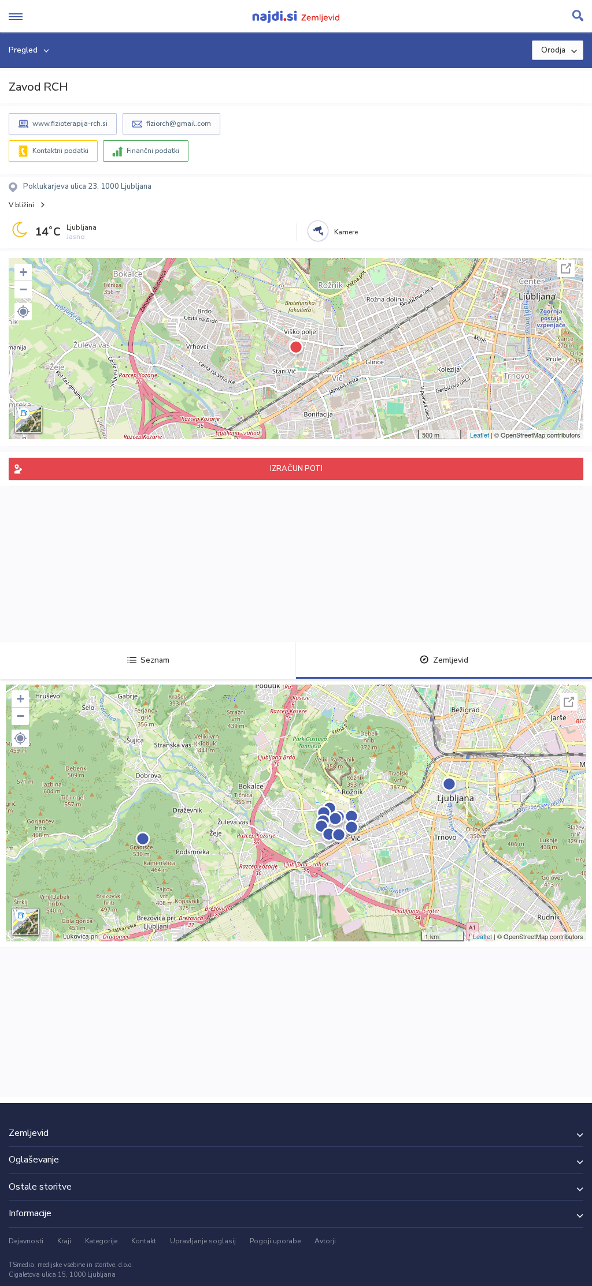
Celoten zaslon (566, 268)
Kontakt (143, 1241)
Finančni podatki (153, 150)
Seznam (154, 660)
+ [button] (23, 272)
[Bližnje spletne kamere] (318, 230)
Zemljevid (450, 660)
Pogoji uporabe (275, 1241)
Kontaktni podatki (60, 150)
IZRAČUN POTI (296, 468)
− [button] (23, 289)
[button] (23, 311)
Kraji (64, 1241)
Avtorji (325, 1241)
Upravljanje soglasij (203, 1241)
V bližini (21, 205)
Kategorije (101, 1241)
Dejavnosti (26, 1241)
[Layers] (28, 419)
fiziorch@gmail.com (178, 123)
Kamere (346, 232)
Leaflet (479, 434)
